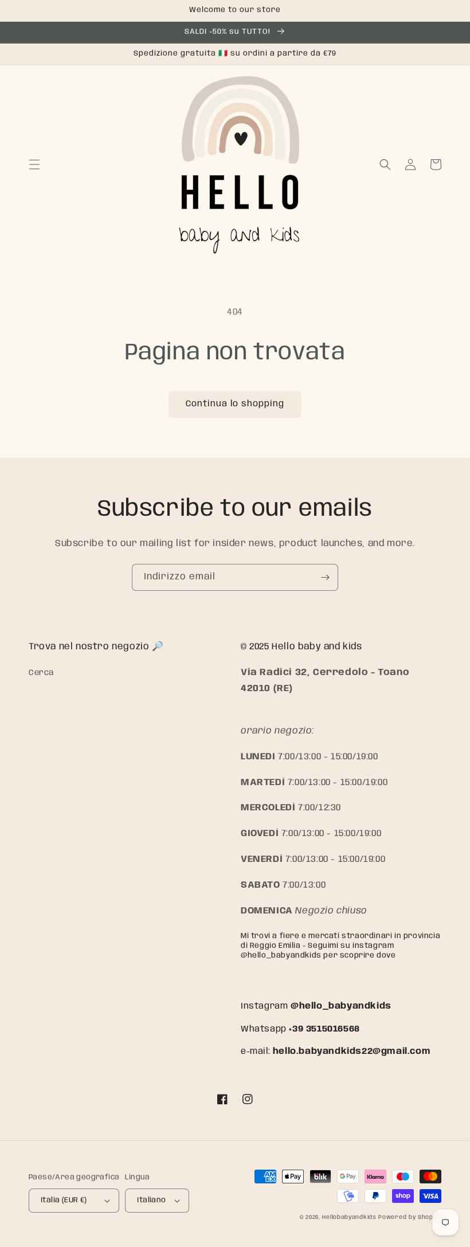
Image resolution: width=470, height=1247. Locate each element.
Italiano (151, 1200)
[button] (34, 164)
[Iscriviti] (325, 577)
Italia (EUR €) (64, 1200)
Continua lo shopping (235, 404)
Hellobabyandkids (349, 1217)
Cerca (41, 673)
